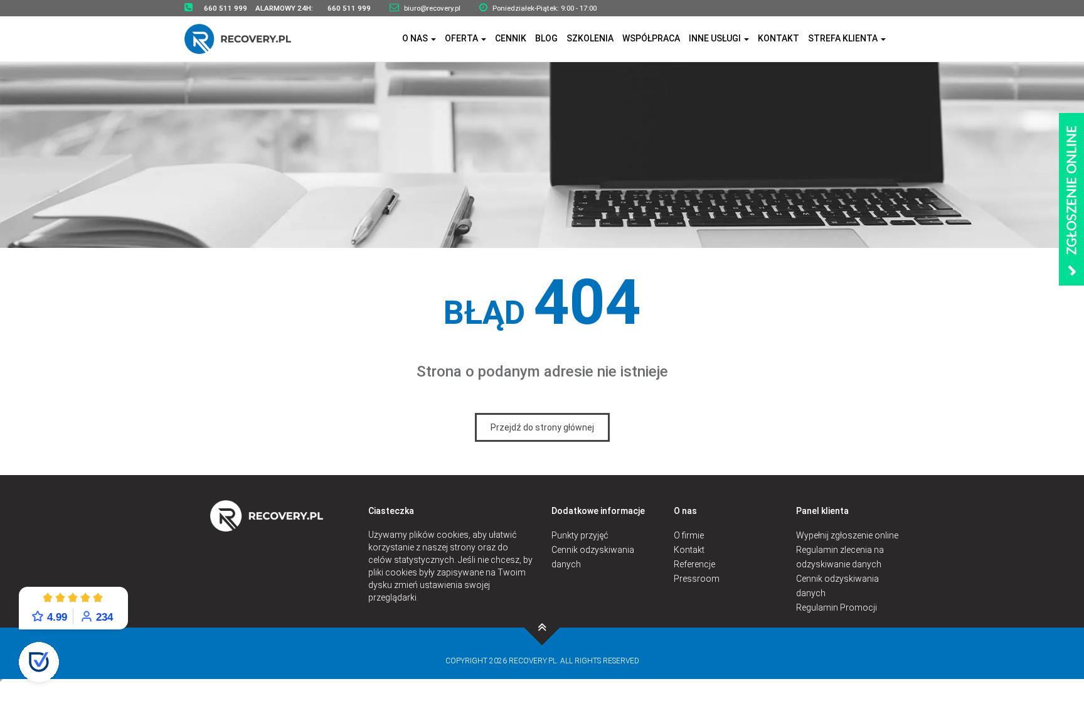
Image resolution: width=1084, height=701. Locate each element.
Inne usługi (716, 38)
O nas (416, 38)
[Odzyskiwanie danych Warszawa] (245, 38)
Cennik (510, 38)
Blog (546, 38)
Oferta (462, 38)
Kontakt (778, 38)
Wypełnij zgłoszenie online (847, 535)
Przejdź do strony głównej (542, 427)
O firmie (689, 535)
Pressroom (697, 579)
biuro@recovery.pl (432, 8)
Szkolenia (590, 38)
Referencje (694, 564)
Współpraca (651, 38)
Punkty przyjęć (579, 535)
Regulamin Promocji (836, 607)
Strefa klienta (843, 38)
